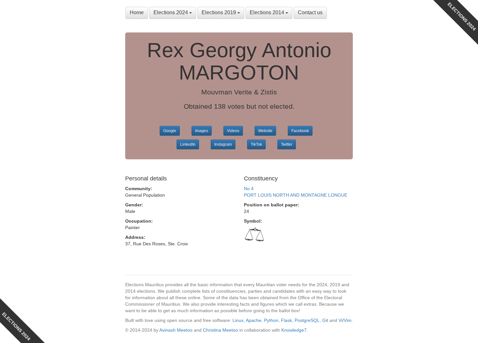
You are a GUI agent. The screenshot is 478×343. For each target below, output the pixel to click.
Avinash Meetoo (176, 330)
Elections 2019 (219, 12)
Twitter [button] (286, 144)
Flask (286, 320)
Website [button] (265, 131)
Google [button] (169, 131)
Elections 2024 (171, 12)
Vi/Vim (345, 320)
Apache (253, 320)
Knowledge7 (294, 330)
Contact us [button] (310, 12)
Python (271, 320)
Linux (238, 320)
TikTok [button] (256, 144)
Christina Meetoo (220, 330)
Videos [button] (233, 131)
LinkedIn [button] (187, 144)
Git (325, 320)
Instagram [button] (223, 144)
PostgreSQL (307, 320)
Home (137, 12)
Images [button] (201, 131)
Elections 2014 (267, 12)
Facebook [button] (300, 131)
